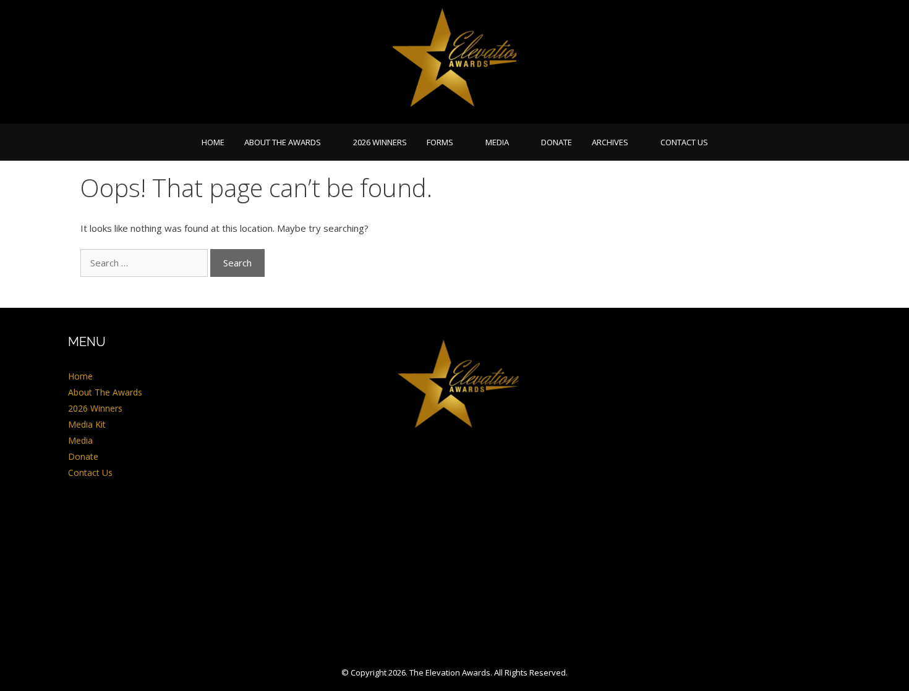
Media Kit (87, 424)
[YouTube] (468, 479)
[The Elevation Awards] (454, 60)
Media (497, 142)
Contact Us (684, 142)
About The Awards (282, 142)
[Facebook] (435, 479)
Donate (556, 142)
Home (213, 142)
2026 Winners (380, 142)
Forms (440, 142)
